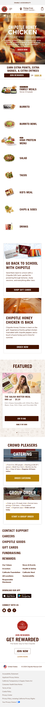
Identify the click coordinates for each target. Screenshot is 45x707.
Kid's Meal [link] (26, 192)
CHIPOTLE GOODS (14, 542)
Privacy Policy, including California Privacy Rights (18, 699)
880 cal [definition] (8, 399)
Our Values (7, 565)
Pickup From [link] (28, 8)
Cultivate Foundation (11, 572)
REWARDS (9, 558)
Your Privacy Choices (9, 702)
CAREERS (8, 536)
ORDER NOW (22, 49)
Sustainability (28, 576)
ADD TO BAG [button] (21, 419)
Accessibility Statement (10, 674)
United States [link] (13, 667)
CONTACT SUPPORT (15, 530)
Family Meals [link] (28, 89)
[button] (16, 432)
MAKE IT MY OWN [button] (21, 424)
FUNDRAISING (11, 553)
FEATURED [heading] (22, 366)
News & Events (29, 565)
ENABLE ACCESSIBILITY (22, 3)
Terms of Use (6, 688)
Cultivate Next (28, 572)
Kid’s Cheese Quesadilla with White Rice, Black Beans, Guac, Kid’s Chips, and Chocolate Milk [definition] (22, 404)
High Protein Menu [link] (28, 141)
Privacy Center (7, 695)
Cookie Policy (6, 692)
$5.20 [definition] (17, 399)
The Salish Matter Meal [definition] (17, 397)
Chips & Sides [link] (28, 209)
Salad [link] (23, 158)
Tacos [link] (23, 175)
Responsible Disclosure (7, 580)
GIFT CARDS (10, 547)
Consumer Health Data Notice (12, 684)
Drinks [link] (24, 226)
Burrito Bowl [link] (28, 123)
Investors (6, 568)
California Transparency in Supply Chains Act (17, 681)
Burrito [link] (25, 106)
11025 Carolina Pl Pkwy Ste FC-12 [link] (30, 10)
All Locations (7, 576)
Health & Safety (29, 568)
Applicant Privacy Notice (10, 677)
